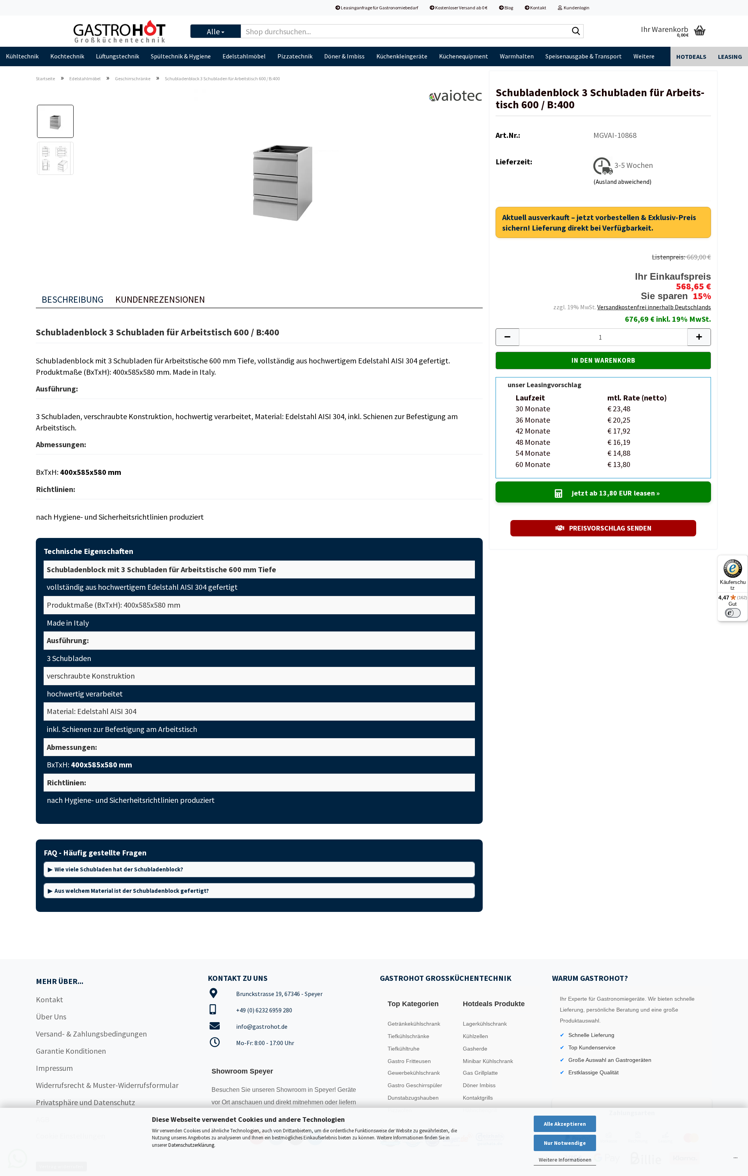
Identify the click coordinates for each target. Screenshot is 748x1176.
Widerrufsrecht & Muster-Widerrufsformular (107, 1085)
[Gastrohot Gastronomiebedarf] (124, 31)
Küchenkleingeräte (401, 56)
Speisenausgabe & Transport (583, 56)
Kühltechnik (22, 56)
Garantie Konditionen (71, 1051)
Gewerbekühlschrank (414, 1073)
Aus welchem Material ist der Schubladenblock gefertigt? (132, 890)
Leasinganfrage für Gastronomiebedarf (379, 8)
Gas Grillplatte (480, 1073)
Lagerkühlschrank (485, 1024)
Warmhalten (517, 56)
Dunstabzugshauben (413, 1098)
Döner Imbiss (479, 1085)
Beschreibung (73, 299)
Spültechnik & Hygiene (181, 56)
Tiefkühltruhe (404, 1049)
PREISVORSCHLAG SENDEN (609, 528)
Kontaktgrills (478, 1098)
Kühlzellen (475, 1036)
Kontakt (537, 8)
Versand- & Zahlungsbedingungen (91, 1033)
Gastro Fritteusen (409, 1061)
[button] (507, 337)
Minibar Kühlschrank (488, 1061)
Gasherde (475, 1049)
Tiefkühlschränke (408, 1036)
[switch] (733, 612)
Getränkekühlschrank (414, 1024)
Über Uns (51, 1016)
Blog (508, 8)
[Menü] (735, 1159)
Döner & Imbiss (344, 56)
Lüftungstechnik (117, 56)
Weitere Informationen (565, 1159)
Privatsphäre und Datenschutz (85, 1102)
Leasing (730, 56)
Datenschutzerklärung (191, 1145)
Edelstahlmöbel (244, 56)
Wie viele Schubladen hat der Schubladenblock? (119, 869)
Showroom (292, 1089)
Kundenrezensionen (160, 299)
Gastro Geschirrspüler (415, 1085)
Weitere (643, 56)
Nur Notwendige (565, 1142)
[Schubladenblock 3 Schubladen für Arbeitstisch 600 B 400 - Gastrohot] (281, 175)
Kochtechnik (67, 56)
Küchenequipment (463, 56)
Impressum (54, 1068)
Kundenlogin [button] (575, 8)
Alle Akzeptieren (565, 1123)
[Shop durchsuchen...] (576, 32)
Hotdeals (691, 56)
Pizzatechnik (294, 56)
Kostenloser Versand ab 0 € (460, 8)
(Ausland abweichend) (622, 181)
